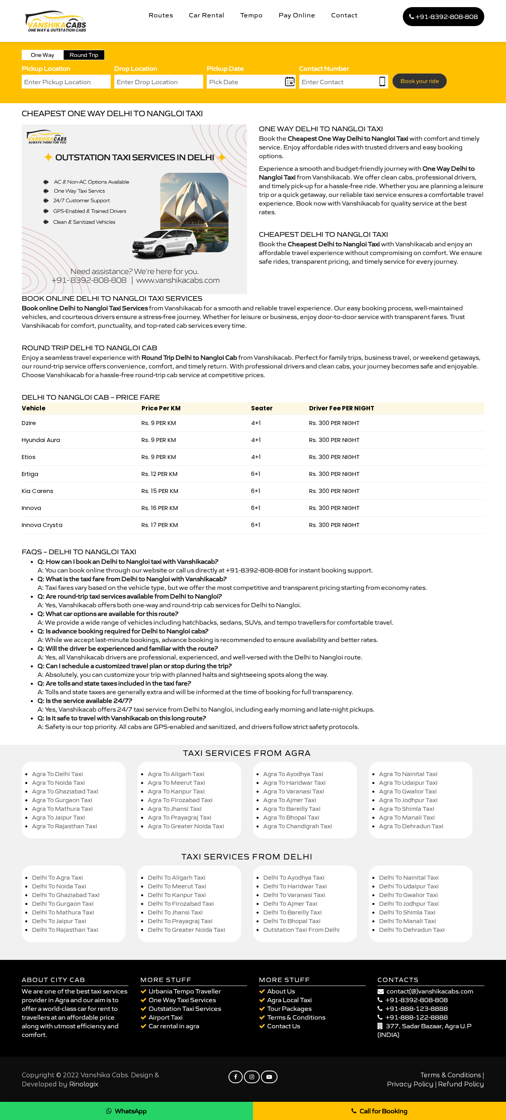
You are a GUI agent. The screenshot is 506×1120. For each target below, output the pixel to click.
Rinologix (83, 1084)
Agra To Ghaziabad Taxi (65, 791)
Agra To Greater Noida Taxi (186, 826)
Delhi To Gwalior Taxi (408, 895)
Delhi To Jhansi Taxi (175, 912)
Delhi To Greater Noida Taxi (186, 929)
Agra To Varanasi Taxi (293, 791)
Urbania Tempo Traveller (185, 991)
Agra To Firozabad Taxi (180, 800)
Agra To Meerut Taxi (176, 782)
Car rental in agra (174, 1026)
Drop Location (135, 68)
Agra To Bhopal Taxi (291, 817)
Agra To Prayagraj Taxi (179, 817)
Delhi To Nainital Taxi (409, 877)
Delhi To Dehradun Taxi (412, 929)
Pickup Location (46, 68)
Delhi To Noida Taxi (59, 886)
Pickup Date (225, 68)
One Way (42, 55)
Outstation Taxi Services (185, 1008)
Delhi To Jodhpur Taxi (409, 903)
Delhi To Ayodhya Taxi (294, 877)
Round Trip (84, 55)
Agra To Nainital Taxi (408, 774)
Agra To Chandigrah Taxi (297, 826)
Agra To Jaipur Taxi (58, 817)
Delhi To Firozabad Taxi (181, 903)
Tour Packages (289, 1008)
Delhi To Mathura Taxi (63, 912)
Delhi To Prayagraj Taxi (180, 921)
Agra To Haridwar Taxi (294, 782)
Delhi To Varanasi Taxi (294, 895)
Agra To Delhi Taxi (57, 774)
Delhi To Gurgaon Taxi (63, 903)
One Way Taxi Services (182, 1000)
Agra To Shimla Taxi (406, 808)
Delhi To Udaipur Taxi (409, 886)
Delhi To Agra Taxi (57, 877)
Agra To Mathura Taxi (62, 808)
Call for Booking (384, 1111)
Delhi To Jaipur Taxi (59, 921)
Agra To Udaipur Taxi (408, 782)
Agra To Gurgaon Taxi (62, 800)
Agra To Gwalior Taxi (408, 791)
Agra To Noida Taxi (58, 782)
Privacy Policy (410, 1084)
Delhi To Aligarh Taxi (177, 877)
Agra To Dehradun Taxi (411, 826)
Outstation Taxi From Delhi (301, 929)
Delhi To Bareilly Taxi (292, 912)
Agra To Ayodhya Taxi (293, 774)
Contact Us (283, 1026)
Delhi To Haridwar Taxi (295, 886)
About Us (281, 991)
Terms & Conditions (296, 1017)
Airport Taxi (166, 1017)
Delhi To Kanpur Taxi (177, 895)
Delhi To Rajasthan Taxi (65, 929)
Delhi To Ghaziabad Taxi (66, 895)
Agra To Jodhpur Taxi (408, 800)
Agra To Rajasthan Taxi (64, 826)
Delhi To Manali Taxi (407, 921)
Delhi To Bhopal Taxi (292, 921)
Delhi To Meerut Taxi (177, 886)
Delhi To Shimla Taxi (407, 912)
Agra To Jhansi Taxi (175, 808)
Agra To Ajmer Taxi (289, 800)
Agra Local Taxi (289, 1000)
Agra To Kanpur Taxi (176, 791)
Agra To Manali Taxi (407, 817)
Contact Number (324, 68)
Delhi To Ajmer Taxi (290, 903)
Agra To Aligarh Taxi (176, 774)
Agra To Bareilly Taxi (292, 808)
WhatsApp (131, 1111)
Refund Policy (461, 1084)
